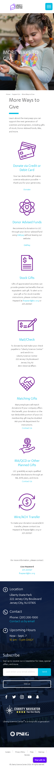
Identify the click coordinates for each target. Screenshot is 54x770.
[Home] (16, 10)
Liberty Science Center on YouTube (29, 697)
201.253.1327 (27, 570)
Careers (7, 752)
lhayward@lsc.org (31, 301)
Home (8, 94)
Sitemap (41, 752)
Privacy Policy (20, 752)
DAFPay (27, 245)
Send (44, 672)
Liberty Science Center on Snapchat (37, 697)
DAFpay (20, 235)
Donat (26, 190)
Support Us (16, 94)
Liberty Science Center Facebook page (6, 697)
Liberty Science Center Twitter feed (14, 697)
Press (31, 752)
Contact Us (27, 428)
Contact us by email (22, 621)
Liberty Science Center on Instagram (22, 697)
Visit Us (27, 684)
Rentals (27, 755)
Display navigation (49, 8)
